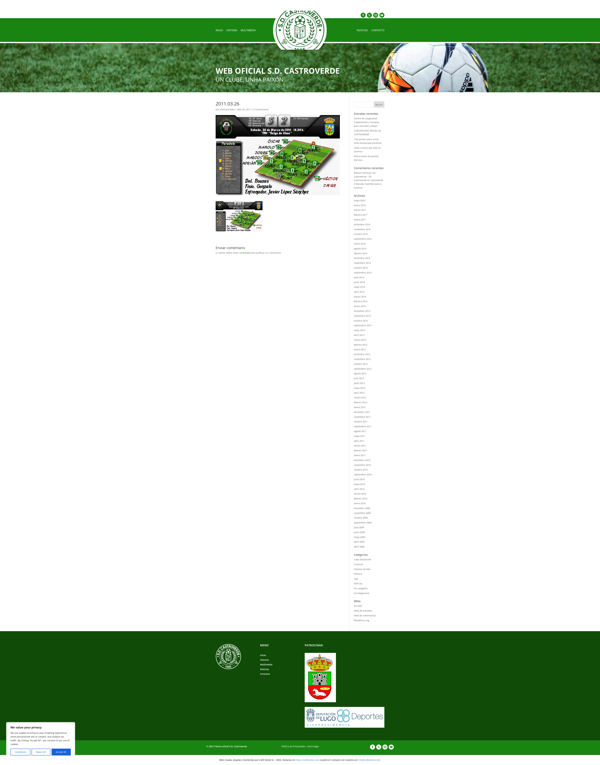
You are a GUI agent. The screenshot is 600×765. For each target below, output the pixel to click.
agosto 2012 (360, 373)
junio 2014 (359, 282)
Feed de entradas (363, 610)
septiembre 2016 (363, 238)
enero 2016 (360, 243)
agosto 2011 (360, 431)
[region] (40, 740)
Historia (231, 30)
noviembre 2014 (362, 262)
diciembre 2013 (362, 310)
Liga (356, 578)
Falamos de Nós (362, 569)
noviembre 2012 (362, 359)
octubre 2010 (361, 469)
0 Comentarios (261, 109)
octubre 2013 (361, 320)
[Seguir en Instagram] (375, 15)
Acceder (358, 605)
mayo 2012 (359, 387)
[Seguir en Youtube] (381, 15)
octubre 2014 (361, 267)
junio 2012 (359, 383)
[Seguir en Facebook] (363, 15)
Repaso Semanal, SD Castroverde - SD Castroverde (364, 176)
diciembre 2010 (362, 460)
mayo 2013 (359, 330)
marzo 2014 (360, 296)
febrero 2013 (360, 344)
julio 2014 (359, 277)
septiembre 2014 (363, 272)
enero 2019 (360, 205)
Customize (20, 751)
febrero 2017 (360, 214)
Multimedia (248, 30)
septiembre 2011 (363, 426)
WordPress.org (361, 620)
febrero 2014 (360, 301)
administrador (227, 109)
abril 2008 (359, 546)
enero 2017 (360, 219)
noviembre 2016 (362, 229)
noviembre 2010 (362, 464)
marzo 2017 (360, 209)
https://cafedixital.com (307, 759)
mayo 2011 (359, 436)
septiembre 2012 (363, 368)
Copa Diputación (362, 559)
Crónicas (358, 564)
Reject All (41, 751)
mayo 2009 (359, 537)
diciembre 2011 (362, 412)
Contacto (377, 30)
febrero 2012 (360, 402)
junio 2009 (359, 532)
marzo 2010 (360, 493)
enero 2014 (360, 306)
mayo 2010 (359, 484)
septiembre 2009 (363, 522)
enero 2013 (360, 349)
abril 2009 (359, 541)
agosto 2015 (360, 248)
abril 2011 (359, 440)
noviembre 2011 (362, 416)
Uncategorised (361, 593)
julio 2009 (359, 527)
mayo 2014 (359, 286)
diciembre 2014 (362, 258)
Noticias (362, 30)
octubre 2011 (361, 421)
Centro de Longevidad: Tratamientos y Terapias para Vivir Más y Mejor (366, 122)
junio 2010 (359, 479)
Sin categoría (361, 588)
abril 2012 (359, 392)
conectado (244, 252)
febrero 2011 (360, 450)
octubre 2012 (361, 363)
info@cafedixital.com (369, 759)
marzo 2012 (360, 397)
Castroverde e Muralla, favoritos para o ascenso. (368, 184)
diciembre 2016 (362, 224)
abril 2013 (359, 335)
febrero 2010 (360, 498)
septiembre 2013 (363, 325)
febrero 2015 (360, 253)
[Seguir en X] (369, 15)
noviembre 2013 (362, 315)
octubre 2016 (361, 234)
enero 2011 (360, 455)
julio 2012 (359, 378)
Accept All (61, 751)
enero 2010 (360, 503)
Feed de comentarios (365, 615)
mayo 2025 (359, 200)
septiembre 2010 (363, 474)
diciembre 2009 (362, 508)
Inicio (219, 30)
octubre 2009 (361, 517)
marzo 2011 (360, 445)
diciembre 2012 (362, 354)
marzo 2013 (360, 339)
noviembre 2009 (362, 513)
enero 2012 (360, 407)
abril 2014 (359, 291)
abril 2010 (359, 489)
